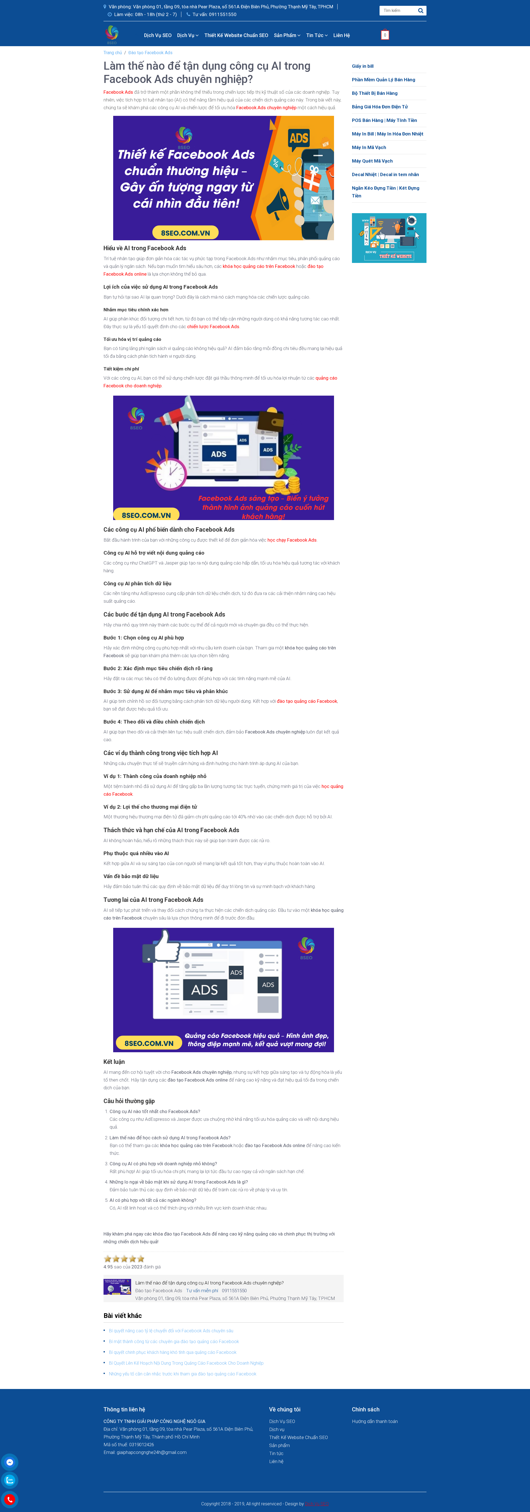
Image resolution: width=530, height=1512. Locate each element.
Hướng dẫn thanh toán (375, 1421)
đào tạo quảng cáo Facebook (307, 701)
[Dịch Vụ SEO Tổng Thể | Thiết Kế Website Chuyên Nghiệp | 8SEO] (113, 34)
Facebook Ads (118, 92)
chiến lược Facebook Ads (213, 326)
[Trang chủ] (136, 35)
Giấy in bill (362, 66)
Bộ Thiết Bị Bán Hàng (375, 93)
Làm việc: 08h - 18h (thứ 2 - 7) (145, 14)
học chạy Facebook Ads (292, 540)
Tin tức (315, 35)
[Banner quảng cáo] (389, 237)
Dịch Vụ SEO (158, 35)
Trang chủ (113, 52)
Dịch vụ (186, 35)
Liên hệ (341, 35)
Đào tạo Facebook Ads (150, 52)
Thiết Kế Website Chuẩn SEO (236, 35)
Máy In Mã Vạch (369, 147)
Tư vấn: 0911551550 (214, 14)
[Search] (420, 10)
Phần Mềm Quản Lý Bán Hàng (383, 79)
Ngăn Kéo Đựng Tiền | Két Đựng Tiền (385, 192)
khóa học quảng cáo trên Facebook (259, 266)
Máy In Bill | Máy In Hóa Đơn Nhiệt (387, 134)
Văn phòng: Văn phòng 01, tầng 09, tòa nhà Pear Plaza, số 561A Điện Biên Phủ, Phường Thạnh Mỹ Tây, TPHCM (220, 6)
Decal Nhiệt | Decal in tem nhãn (385, 174)
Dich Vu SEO (317, 1503)
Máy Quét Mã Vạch (372, 161)
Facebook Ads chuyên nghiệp (266, 107)
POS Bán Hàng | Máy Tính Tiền (384, 120)
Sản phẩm (285, 35)
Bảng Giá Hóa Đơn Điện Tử (380, 106)
